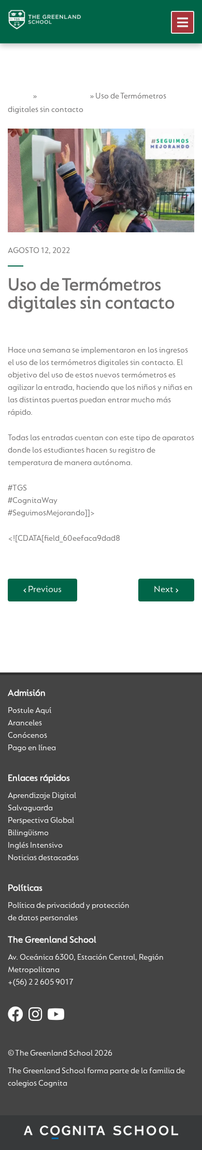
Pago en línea (32, 748)
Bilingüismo (28, 833)
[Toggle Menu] (183, 22)
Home (19, 96)
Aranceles (25, 723)
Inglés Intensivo (35, 846)
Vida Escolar (63, 96)
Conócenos (27, 736)
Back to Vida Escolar (49, 631)
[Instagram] (35, 1016)
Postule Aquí (29, 711)
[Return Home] (44, 19)
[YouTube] (56, 1016)
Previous (45, 590)
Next (164, 590)
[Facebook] (15, 1016)
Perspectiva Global (41, 821)
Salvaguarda (30, 808)
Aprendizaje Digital (42, 796)
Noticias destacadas (43, 858)
